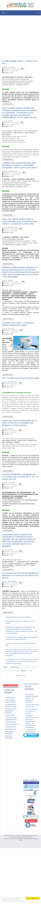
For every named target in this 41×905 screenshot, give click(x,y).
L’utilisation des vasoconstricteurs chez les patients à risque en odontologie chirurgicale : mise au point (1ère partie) (19, 165)
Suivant (24, 670)
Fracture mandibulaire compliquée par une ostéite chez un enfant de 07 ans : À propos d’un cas (20, 476)
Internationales (12, 382)
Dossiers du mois (13, 171)
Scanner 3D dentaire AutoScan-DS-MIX (18, 617)
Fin (30, 670)
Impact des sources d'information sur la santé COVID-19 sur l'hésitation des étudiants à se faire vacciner (19, 422)
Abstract (10, 121)
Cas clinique (11, 67)
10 (17, 670)
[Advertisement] (20, 35)
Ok (33, 898)
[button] (22, 68)
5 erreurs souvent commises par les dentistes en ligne (21, 644)
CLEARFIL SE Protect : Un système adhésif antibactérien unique (18, 324)
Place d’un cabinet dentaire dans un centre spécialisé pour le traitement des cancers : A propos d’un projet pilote (19, 221)
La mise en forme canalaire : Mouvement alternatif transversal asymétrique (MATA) (21, 638)
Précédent (15, 667)
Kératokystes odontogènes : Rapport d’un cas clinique (20, 622)
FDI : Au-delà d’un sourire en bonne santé (20, 378)
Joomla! (6, 838)
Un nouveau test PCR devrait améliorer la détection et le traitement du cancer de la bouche (20, 575)
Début (5, 667)
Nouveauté (11, 329)
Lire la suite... (9, 104)
